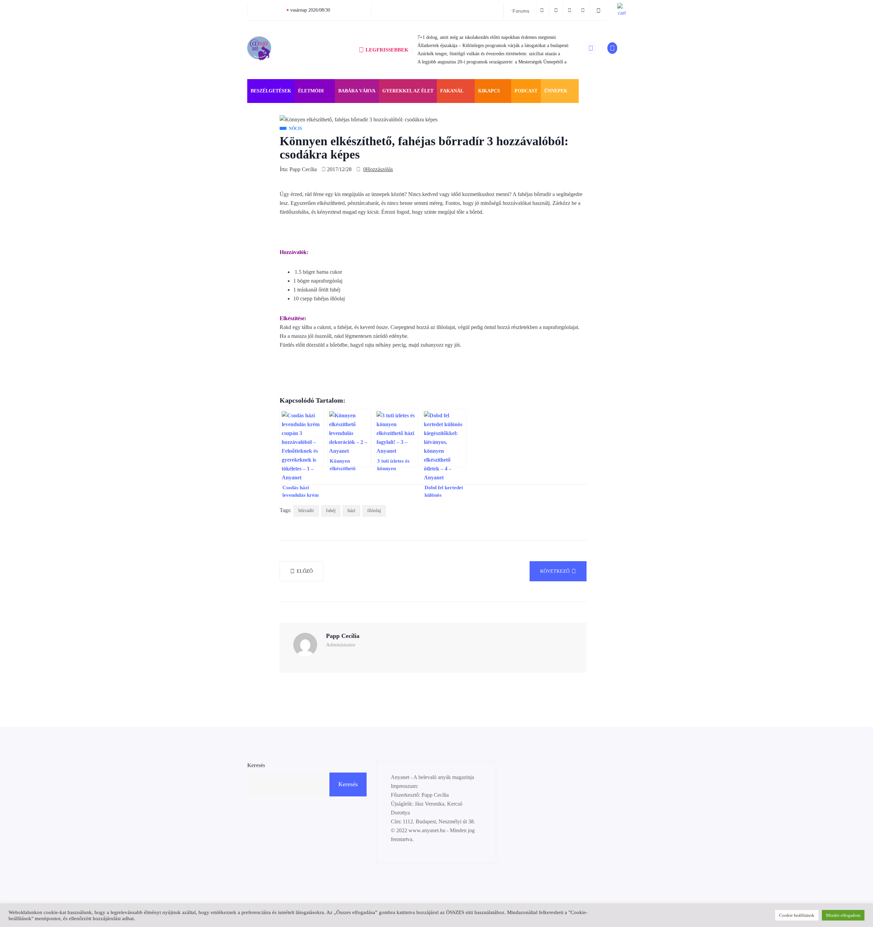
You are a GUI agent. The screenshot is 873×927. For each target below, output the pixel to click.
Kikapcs (489, 90)
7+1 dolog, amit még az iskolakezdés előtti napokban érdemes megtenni (486, 37)
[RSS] (570, 10)
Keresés (256, 765)
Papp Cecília (303, 169)
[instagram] (557, 10)
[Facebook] (543, 10)
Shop (588, 90)
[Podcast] (584, 10)
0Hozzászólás (378, 169)
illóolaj (374, 510)
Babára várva (356, 90)
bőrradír (306, 510)
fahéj (331, 510)
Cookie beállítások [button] (796, 915)
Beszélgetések (271, 90)
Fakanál (451, 90)
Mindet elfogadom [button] (843, 915)
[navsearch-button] (598, 10)
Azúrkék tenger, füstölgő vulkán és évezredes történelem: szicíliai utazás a (488, 53)
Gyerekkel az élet (407, 90)
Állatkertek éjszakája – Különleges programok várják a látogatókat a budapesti (492, 45)
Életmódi (311, 90)
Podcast (526, 90)
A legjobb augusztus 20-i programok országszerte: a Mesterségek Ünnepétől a (491, 61)
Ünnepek (555, 90)
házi (351, 510)
